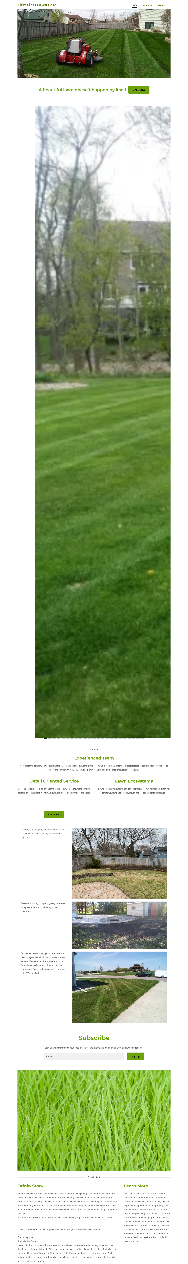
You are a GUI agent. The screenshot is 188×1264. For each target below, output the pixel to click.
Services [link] (161, 5)
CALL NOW (139, 89)
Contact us (54, 814)
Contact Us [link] (147, 5)
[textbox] (83, 1056)
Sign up (135, 1056)
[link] (44, 5)
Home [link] (134, 5)
